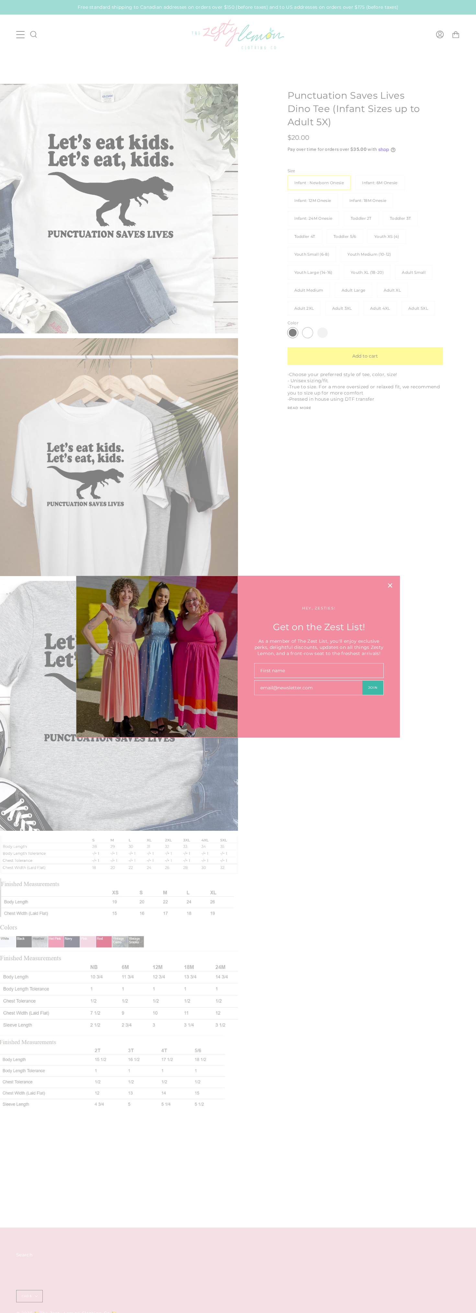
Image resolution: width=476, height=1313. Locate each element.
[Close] (390, 585)
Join (373, 687)
